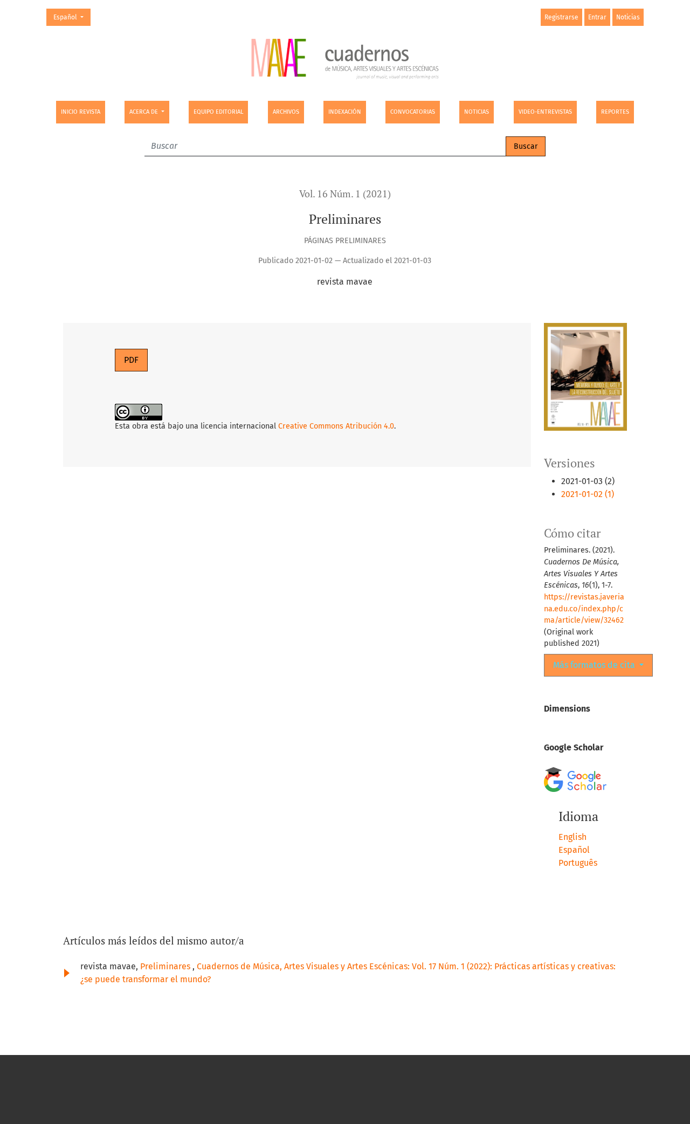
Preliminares (166, 966)
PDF (131, 360)
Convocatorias (412, 111)
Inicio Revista (80, 111)
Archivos (286, 111)
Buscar (525, 146)
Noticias (476, 111)
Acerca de (144, 111)
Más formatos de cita (595, 665)
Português (577, 863)
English (572, 837)
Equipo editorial (218, 111)
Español (72, 17)
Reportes (615, 111)
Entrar (597, 17)
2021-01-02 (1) (587, 494)
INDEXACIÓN (344, 111)
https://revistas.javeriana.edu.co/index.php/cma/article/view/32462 (584, 608)
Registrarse (561, 17)
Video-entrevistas (545, 111)
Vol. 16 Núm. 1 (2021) (345, 194)
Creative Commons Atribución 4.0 (336, 426)
